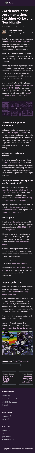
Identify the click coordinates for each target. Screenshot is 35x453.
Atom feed (25, 268)
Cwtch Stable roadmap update (17, 41)
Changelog (6, 405)
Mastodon (5, 416)
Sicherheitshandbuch (9, 399)
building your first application (14, 200)
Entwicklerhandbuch (9, 402)
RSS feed (17, 268)
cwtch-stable (24, 361)
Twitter (4, 419)
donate (9, 304)
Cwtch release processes (13, 162)
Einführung (6, 396)
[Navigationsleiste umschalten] (3, 2)
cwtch (16, 361)
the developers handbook (17, 132)
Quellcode (5, 437)
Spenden (5, 430)
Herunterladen (7, 440)
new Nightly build (15, 222)
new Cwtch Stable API (12, 212)
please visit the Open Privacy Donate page (17, 328)
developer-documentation (11, 365)
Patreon (4, 433)
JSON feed (5, 270)
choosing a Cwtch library (23, 197)
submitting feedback (19, 263)
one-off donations (12, 292)
